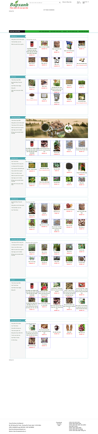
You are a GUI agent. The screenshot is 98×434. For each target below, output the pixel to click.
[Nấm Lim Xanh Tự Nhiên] (44, 43)
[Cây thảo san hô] (32, 179)
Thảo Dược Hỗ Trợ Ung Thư (17, 125)
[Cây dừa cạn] (44, 258)
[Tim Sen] (44, 95)
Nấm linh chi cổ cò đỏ (44, 224)
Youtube (59, 424)
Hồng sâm (69, 332)
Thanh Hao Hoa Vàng (44, 168)
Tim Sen (44, 99)
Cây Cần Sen (56, 252)
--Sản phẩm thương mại (31, 323)
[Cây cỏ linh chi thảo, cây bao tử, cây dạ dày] (44, 299)
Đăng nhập (69, 2)
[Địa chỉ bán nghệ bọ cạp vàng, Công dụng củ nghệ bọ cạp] (69, 300)
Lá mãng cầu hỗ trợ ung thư (17, 166)
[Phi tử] (32, 94)
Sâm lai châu (56, 152)
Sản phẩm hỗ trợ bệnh (16, 323)
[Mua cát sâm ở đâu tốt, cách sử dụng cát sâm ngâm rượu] (81, 143)
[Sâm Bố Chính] (32, 222)
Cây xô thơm (44, 182)
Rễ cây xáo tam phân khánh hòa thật (17, 133)
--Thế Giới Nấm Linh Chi (31, 39)
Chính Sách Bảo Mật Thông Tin (77, 430)
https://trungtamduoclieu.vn (19, 431)
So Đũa (81, 101)
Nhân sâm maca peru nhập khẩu (17, 91)
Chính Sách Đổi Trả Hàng (76, 429)
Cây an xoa (69, 251)
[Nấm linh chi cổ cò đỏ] (44, 221)
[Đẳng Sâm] (81, 179)
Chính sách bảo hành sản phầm (77, 425)
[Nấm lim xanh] (69, 221)
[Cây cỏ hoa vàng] (32, 258)
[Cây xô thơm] (44, 178)
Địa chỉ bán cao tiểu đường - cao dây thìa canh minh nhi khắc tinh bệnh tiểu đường (82, 307)
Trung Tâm (11, 423)
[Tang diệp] (81, 82)
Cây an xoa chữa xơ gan (16, 173)
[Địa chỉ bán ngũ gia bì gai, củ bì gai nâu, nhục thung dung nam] (44, 143)
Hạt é (69, 170)
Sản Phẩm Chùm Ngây (16, 85)
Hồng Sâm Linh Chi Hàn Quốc (17, 39)
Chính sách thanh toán (75, 423)
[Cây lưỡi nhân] (56, 165)
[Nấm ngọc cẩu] (81, 327)
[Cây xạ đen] (56, 258)
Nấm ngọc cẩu (82, 332)
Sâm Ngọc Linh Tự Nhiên (16, 129)
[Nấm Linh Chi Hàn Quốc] (69, 45)
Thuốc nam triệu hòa (15, 335)
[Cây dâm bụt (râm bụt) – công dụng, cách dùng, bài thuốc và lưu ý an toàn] (44, 286)
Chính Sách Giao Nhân (75, 427)
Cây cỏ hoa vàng (31, 261)
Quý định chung (73, 426)
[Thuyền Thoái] (81, 167)
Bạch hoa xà (31, 252)
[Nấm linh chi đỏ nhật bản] (69, 205)
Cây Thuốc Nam (14, 161)
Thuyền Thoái (82, 172)
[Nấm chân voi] (44, 59)
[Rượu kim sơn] (56, 206)
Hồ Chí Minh (38, 425)
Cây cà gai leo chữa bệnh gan (17, 168)
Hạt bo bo (69, 85)
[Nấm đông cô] (81, 222)
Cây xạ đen (57, 261)
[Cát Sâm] (69, 144)
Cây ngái (69, 182)
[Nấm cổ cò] (56, 60)
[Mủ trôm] (44, 207)
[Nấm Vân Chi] (32, 59)
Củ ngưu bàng (82, 262)
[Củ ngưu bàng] (81, 258)
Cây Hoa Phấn (57, 182)
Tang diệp (82, 85)
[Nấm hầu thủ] (81, 59)
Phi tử (32, 98)
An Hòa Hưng (14, 340)
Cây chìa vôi (56, 102)
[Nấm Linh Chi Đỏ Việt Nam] (56, 44)
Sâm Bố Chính (32, 227)
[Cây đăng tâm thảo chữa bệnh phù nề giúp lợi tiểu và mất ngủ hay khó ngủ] (56, 82)
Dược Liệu (16, 423)
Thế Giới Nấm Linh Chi (16, 41)
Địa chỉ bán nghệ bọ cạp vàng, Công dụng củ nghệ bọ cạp (69, 306)
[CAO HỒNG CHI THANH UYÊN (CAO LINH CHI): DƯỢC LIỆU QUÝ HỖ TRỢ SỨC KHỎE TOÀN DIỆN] (32, 44)
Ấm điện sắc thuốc (57, 332)
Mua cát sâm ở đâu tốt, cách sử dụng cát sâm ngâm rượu (57, 228)
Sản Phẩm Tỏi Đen (15, 337)
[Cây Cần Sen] (56, 247)
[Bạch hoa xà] (32, 247)
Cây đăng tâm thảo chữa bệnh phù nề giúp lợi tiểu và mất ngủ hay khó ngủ (57, 89)
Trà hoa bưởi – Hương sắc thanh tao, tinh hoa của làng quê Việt (57, 290)
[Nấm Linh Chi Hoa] (81, 43)
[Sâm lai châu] (56, 145)
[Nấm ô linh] (44, 82)
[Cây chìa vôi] (56, 97)
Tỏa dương (44, 344)
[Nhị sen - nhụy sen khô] (32, 165)
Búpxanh (21, 423)
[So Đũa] (81, 96)
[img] (59, 2)
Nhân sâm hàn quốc (32, 345)
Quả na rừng (31, 87)
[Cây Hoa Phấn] (56, 178)
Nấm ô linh (44, 86)
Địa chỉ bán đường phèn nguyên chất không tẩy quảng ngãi (44, 331)
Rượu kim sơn (57, 211)
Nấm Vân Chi (32, 63)
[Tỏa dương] (44, 340)
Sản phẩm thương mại (16, 328)
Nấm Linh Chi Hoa (81, 47)
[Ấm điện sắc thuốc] (56, 327)
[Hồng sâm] (69, 327)
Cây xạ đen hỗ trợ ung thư (17, 170)
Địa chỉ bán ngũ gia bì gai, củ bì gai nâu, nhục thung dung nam (44, 150)
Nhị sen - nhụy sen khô (32, 169)
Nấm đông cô (81, 227)
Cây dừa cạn (44, 262)
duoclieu (14, 429)
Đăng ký (64, 2)
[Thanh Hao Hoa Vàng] (44, 164)
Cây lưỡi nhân (57, 169)
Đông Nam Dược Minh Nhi (17, 332)
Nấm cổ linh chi (69, 63)
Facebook (59, 422)
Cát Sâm (69, 149)
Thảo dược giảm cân (15, 330)
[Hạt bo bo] (69, 81)
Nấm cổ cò (57, 64)
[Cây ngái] (69, 179)
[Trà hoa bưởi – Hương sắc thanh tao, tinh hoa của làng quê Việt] (56, 284)
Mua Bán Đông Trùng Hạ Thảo (16, 83)
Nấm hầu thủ (82, 63)
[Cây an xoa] (69, 246)
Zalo (59, 425)
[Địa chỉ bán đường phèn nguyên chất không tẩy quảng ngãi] (44, 326)
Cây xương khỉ (69, 262)
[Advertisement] (49, 21)
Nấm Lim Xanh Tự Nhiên (44, 47)
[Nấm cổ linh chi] (69, 59)
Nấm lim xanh (69, 225)
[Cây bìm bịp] (81, 246)
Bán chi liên (44, 252)
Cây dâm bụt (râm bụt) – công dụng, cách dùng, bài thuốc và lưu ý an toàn (44, 293)
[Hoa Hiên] (69, 95)
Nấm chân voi (44, 63)
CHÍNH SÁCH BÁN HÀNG (74, 422)
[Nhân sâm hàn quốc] (32, 341)
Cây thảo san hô (32, 183)
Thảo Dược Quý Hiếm (16, 79)
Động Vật (13, 88)
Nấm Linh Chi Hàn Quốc (69, 50)
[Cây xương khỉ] (69, 258)
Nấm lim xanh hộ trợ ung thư (17, 44)
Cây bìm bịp (81, 250)
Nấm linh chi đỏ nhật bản (69, 209)
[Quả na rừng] (32, 82)
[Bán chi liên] (44, 247)
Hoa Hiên (69, 99)
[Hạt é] (69, 165)
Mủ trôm (44, 213)
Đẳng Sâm (82, 183)
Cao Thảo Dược (14, 210)
